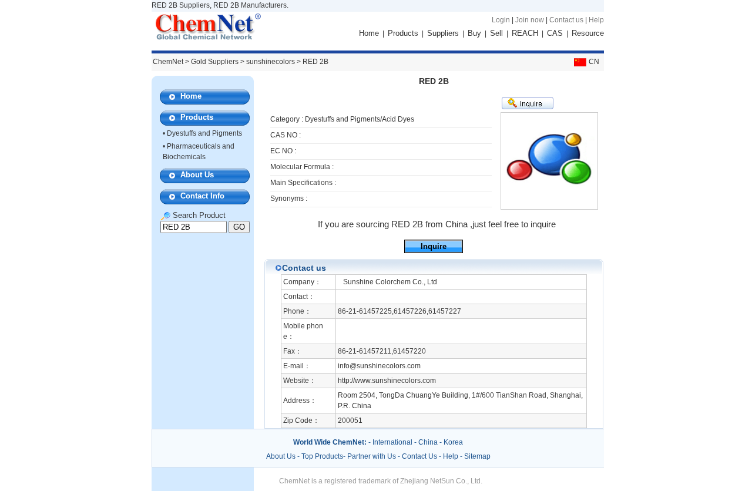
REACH (525, 33)
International (392, 442)
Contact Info (202, 195)
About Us (197, 174)
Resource (588, 33)
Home (369, 33)
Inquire (433, 246)
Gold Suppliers (215, 62)
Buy (474, 33)
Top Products (322, 456)
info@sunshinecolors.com (379, 366)
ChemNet (168, 62)
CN (594, 62)
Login (501, 20)
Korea (453, 442)
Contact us (566, 20)
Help (596, 20)
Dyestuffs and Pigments (204, 133)
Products (403, 33)
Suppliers (443, 33)
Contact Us (419, 456)
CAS (555, 33)
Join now (529, 20)
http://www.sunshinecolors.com (387, 380)
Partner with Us (372, 456)
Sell (496, 33)
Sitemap (477, 456)
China (428, 442)
